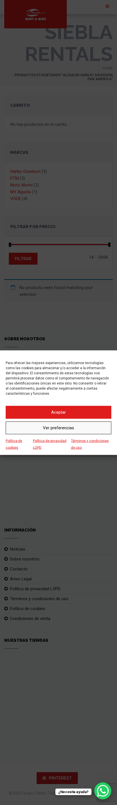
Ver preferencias (58, 427)
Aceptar (58, 412)
